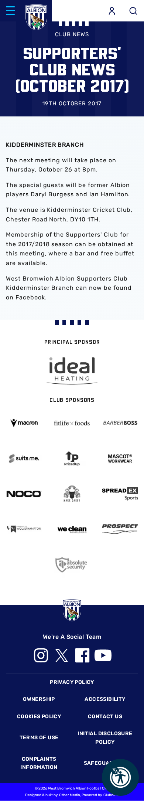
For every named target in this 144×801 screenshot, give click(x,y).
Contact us (105, 716)
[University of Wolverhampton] (24, 529)
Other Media (69, 795)
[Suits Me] (24, 458)
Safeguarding (105, 763)
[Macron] (24, 423)
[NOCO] (24, 494)
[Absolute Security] (72, 564)
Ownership (39, 699)
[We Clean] (72, 529)
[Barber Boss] (120, 423)
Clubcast (111, 795)
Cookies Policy (39, 716)
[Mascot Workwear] (120, 458)
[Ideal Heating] (72, 371)
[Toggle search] (133, 10)
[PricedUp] (72, 458)
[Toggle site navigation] (10, 10)
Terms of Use (39, 737)
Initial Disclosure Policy (105, 737)
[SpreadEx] (120, 494)
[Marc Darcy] (72, 494)
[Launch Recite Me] (120, 777)
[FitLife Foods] (72, 423)
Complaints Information (38, 763)
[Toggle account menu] (112, 10)
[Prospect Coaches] (120, 529)
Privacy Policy (72, 682)
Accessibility (105, 699)
